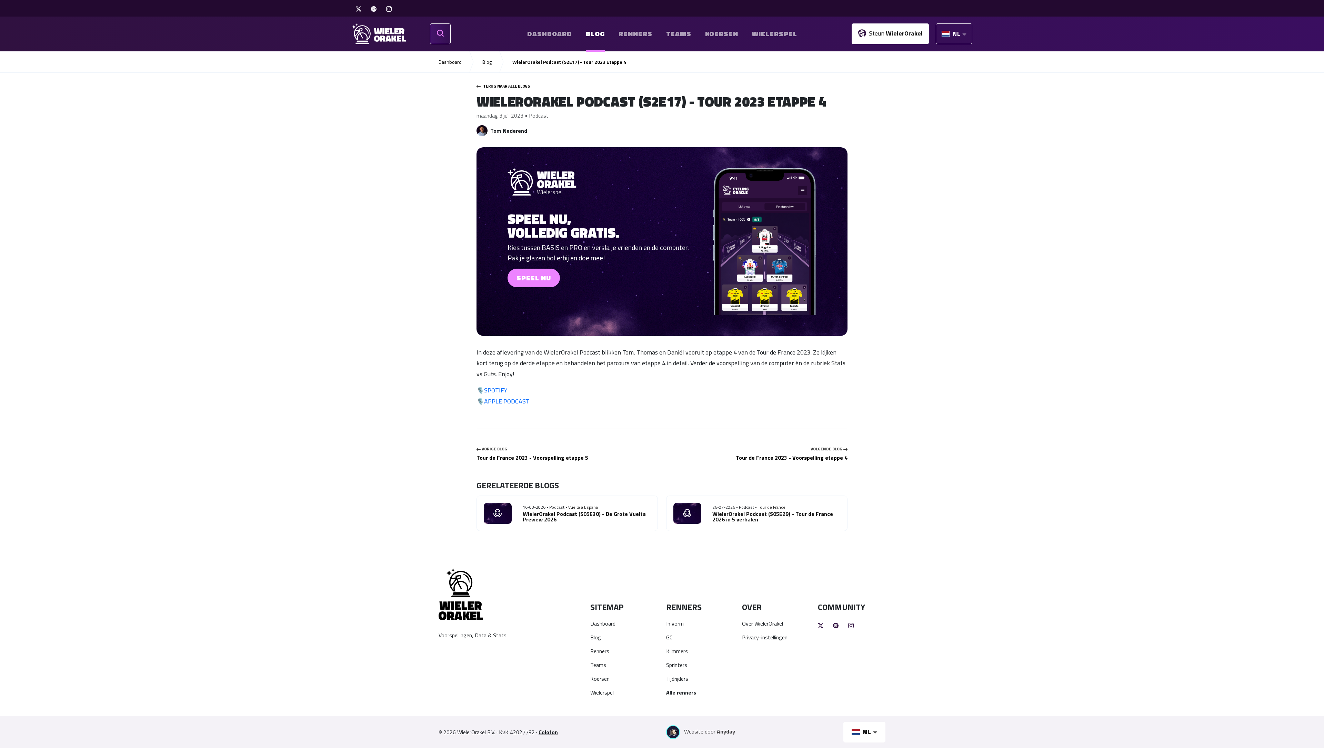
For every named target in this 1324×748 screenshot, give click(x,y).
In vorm (675, 623)
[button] (662, 241)
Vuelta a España (583, 507)
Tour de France (771, 507)
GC (669, 637)
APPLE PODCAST (507, 401)
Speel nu (533, 277)
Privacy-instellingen (765, 637)
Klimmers (677, 651)
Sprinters (676, 665)
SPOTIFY (495, 390)
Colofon (548, 732)
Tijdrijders (677, 679)
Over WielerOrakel (762, 623)
